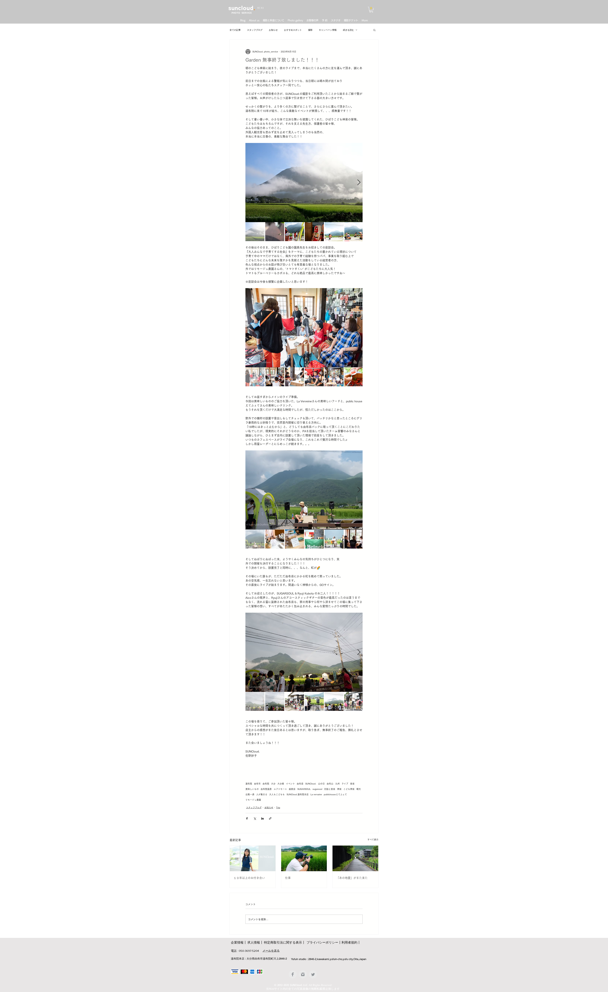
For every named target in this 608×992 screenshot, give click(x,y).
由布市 (257, 784)
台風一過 (249, 794)
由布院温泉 (266, 789)
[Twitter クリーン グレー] (313, 974)
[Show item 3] (294, 231)
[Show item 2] (274, 231)
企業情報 (237, 942)
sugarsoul (317, 789)
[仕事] (304, 858)
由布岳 (300, 784)
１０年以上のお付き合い (249, 877)
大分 (273, 784)
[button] (371, 10)
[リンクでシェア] (270, 818)
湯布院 (248, 784)
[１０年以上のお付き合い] (253, 858)
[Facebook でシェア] (246, 818)
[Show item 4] (314, 231)
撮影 (310, 30)
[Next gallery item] (359, 183)
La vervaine (316, 794)
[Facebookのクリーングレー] (293, 974)
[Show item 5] (334, 231)
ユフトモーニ (280, 789)
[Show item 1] (254, 231)
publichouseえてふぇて (335, 794)
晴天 (358, 789)
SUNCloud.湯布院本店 (298, 794)
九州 (337, 784)
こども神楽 (349, 789)
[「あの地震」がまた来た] (355, 858)
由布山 (330, 784)
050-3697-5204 (249, 950)
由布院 (266, 784)
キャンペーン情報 (328, 30)
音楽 (352, 784)
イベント (290, 784)
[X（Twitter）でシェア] (254, 818)
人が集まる (261, 794)
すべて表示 (372, 839)
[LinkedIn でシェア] (262, 818)
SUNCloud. (310, 784)
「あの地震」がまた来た (352, 877)
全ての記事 (235, 30)
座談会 (292, 789)
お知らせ (273, 30)
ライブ (345, 784)
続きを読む (348, 30)
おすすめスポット (293, 30)
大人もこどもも (277, 794)
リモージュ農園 (253, 800)
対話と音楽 (329, 789)
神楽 (339, 789)
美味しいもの (252, 789)
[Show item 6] (353, 231)
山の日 (321, 784)
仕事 (288, 877)
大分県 (280, 784)
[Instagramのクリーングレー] (303, 974)
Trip (278, 807)
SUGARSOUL (304, 789)
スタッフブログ (255, 30)
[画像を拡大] (304, 182)
